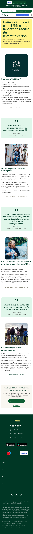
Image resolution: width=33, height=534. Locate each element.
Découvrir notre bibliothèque (16, 374)
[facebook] (16, 494)
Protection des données (8, 525)
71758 (25, 515)
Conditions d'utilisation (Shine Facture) (11, 523)
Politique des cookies (19, 525)
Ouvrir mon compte (22, 15)
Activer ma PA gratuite (16, 6)
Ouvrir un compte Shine (16, 401)
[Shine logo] (5, 15)
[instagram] (21, 494)
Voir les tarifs (16, 405)
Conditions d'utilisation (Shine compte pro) (16, 521)
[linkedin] (11, 494)
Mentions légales (18, 528)
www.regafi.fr (20, 514)
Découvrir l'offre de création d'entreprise (16, 196)
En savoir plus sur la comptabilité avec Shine (16, 287)
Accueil (4, 521)
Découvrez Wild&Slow (16, 108)
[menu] (31, 15)
